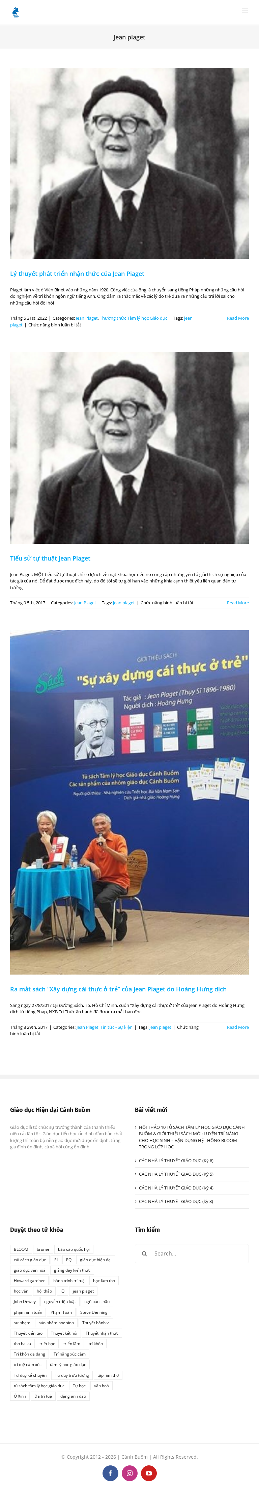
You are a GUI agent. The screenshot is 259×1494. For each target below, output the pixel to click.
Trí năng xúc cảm (70, 1354)
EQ (68, 1259)
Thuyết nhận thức (102, 1333)
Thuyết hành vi (96, 1322)
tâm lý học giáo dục (68, 1364)
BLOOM (21, 1249)
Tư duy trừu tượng (72, 1375)
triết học (47, 1343)
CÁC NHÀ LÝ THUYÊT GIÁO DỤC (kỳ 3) (176, 1201)
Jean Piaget (87, 318)
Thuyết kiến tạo (28, 1333)
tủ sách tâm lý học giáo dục (39, 1385)
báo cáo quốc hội (74, 1249)
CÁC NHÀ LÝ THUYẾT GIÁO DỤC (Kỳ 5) (176, 1174)
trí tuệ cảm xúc (27, 1364)
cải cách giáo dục (30, 1259)
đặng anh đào (73, 1396)
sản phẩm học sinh (56, 1322)
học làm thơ (104, 1280)
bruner (43, 1249)
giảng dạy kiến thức (72, 1270)
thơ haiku (22, 1343)
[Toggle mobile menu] (245, 10)
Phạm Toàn (61, 1312)
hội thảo (44, 1291)
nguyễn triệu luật (60, 1301)
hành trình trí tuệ (69, 1280)
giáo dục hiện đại (96, 1259)
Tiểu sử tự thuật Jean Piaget (50, 558)
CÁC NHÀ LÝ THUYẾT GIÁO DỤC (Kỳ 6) (176, 1160)
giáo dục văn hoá (30, 1270)
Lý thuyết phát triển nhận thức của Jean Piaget (77, 273)
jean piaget (124, 603)
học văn (21, 1291)
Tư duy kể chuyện (30, 1375)
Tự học (79, 1385)
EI (56, 1259)
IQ (62, 1291)
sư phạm (22, 1322)
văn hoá (101, 1385)
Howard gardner (29, 1280)
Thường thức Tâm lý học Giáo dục (133, 318)
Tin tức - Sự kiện (116, 1027)
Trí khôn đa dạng (29, 1354)
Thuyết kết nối (64, 1333)
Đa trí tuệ (43, 1396)
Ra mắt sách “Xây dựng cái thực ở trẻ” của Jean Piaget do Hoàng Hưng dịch (118, 989)
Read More (238, 318)
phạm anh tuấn (28, 1312)
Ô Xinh (20, 1396)
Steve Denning (94, 1312)
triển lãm (71, 1343)
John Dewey (25, 1301)
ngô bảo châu (97, 1301)
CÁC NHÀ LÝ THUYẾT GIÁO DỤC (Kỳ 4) (176, 1188)
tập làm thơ (108, 1375)
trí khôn (96, 1343)
